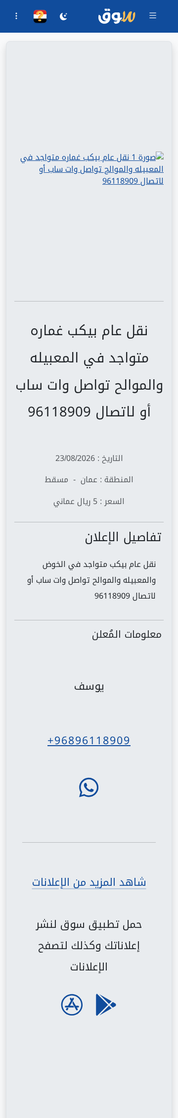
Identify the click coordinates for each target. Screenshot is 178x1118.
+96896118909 (89, 740)
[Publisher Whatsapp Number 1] (88, 787)
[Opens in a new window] (89, 169)
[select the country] (40, 16)
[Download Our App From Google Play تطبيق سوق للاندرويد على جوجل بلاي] (106, 1005)
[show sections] (152, 16)
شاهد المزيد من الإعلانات (89, 882)
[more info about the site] (16, 17)
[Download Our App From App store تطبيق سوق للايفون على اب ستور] (72, 1005)
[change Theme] (63, 17)
